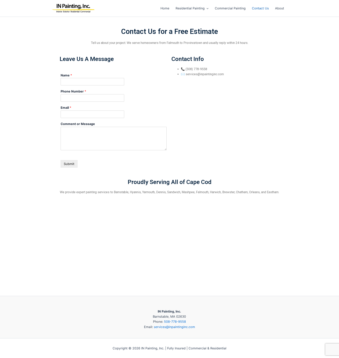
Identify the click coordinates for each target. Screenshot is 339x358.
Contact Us (260, 8)
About (279, 8)
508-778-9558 (175, 322)
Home (164, 8)
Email (66, 108)
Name (66, 75)
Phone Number (73, 91)
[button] (207, 8)
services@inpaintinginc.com (174, 327)
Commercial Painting (230, 8)
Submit (69, 164)
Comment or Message (78, 124)
